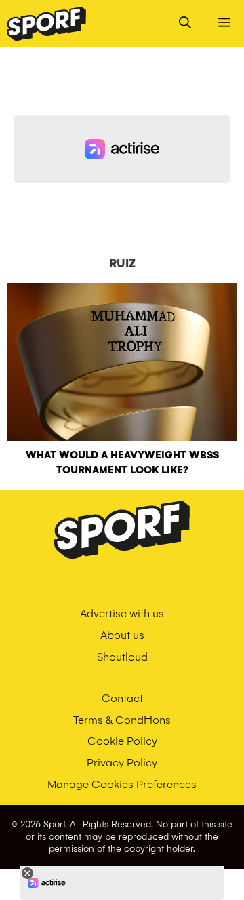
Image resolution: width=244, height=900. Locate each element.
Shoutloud (122, 656)
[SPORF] (46, 23)
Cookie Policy (122, 741)
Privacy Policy (122, 762)
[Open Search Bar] (185, 23)
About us (122, 635)
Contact (122, 698)
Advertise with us (122, 613)
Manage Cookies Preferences (122, 784)
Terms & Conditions (122, 719)
